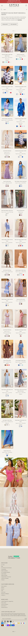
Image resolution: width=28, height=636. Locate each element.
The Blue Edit (5, 24)
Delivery (2, 587)
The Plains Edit (13, 24)
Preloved (2, 579)
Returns (2, 589)
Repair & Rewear (4, 575)
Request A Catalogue (5, 593)
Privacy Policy (3, 602)
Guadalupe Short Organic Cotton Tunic (7, 88)
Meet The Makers (4, 570)
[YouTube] (11, 621)
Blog (2, 566)
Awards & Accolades (4, 578)
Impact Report (3, 573)
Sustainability (3, 569)
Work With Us (3, 605)
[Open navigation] (2, 5)
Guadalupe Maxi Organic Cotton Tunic (20, 152)
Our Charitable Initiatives (5, 572)
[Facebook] (2, 621)
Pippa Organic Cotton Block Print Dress (7, 391)
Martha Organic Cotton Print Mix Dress (7, 301)
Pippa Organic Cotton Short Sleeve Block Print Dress (21, 391)
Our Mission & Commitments (6, 567)
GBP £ (13, 631)
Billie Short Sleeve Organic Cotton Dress (21, 241)
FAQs (2, 590)
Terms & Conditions (4, 604)
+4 (10, 62)
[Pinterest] (8, 621)
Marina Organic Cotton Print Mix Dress (7, 241)
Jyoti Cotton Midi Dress (7, 152)
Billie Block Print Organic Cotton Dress (20, 331)
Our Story (3, 564)
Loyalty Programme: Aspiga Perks (7, 601)
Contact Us (3, 595)
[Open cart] (26, 5)
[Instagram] (5, 621)
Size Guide (3, 592)
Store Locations (4, 586)
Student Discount (4, 607)
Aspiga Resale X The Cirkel (6, 576)
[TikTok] (13, 621)
